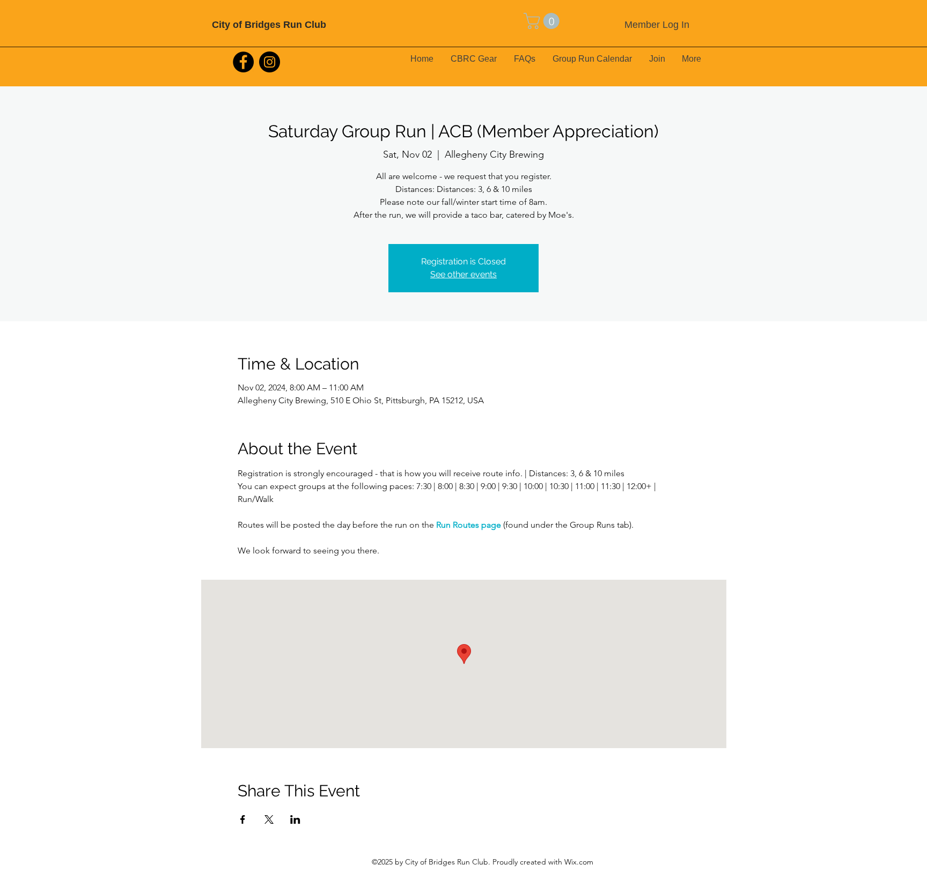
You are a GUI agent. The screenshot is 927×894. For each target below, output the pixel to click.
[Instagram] (269, 61)
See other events (463, 274)
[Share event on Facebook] (243, 819)
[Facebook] (243, 61)
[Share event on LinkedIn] (295, 819)
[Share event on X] (269, 819)
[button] (543, 21)
